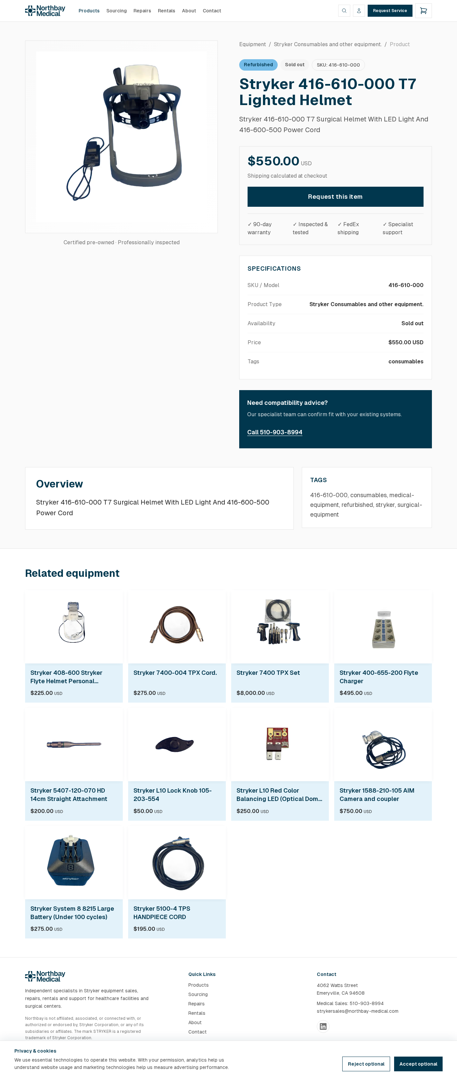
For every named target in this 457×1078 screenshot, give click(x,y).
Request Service (390, 10)
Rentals (166, 10)
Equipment (252, 44)
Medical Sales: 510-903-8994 (350, 1003)
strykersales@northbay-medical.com (357, 1011)
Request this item (335, 196)
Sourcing (116, 10)
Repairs (142, 10)
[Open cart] (423, 10)
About (189, 10)
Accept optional (418, 1064)
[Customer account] (359, 11)
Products (89, 10)
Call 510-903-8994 (274, 432)
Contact (212, 10)
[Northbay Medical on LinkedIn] (323, 1026)
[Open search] (344, 11)
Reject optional (366, 1064)
